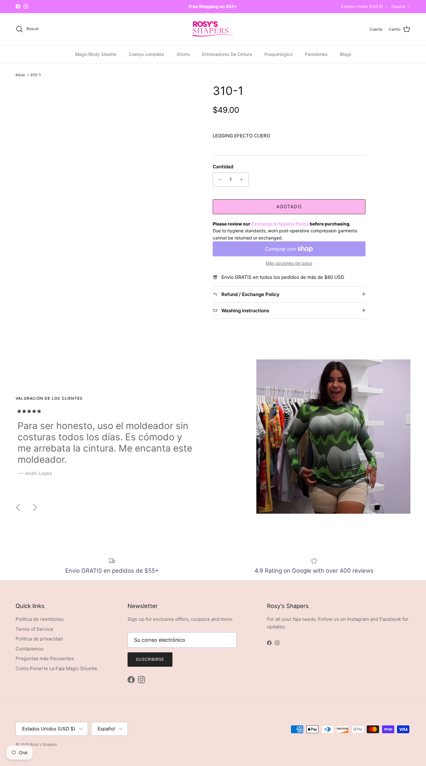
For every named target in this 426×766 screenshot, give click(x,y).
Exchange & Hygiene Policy (280, 223)
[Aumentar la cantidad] (243, 179)
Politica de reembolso (40, 619)
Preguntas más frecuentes (45, 658)
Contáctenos (30, 649)
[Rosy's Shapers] (213, 29)
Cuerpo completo (146, 54)
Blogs (345, 54)
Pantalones (316, 54)
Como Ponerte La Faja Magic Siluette (56, 668)
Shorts (183, 54)
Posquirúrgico (278, 54)
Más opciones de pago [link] (289, 263)
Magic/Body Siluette (95, 54)
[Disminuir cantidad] (218, 179)
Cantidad (223, 167)
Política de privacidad (39, 639)
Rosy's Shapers (43, 744)
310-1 (35, 74)
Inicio (20, 74)
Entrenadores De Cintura (227, 54)
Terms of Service (34, 629)
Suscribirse (150, 659)
